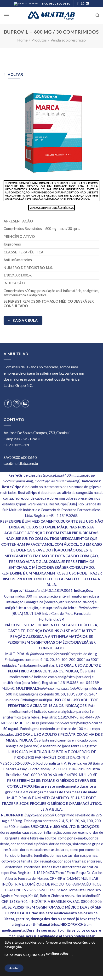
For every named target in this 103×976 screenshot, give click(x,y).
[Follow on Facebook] (77, 3)
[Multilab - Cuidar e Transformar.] (51, 15)
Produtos (39, 40)
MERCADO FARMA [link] (28, 3)
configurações (57, 953)
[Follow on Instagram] (82, 3)
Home (22, 40)
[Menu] (6, 15)
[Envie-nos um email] (87, 3)
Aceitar (14, 968)
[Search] (97, 15)
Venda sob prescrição (68, 40)
